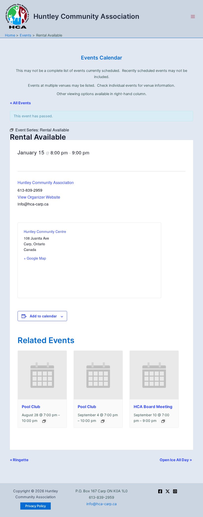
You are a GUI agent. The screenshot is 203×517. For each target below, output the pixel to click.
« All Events (20, 103)
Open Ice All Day (176, 459)
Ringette (19, 459)
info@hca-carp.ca (101, 504)
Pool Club (31, 406)
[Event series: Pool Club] (44, 421)
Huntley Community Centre (45, 231)
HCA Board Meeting (153, 406)
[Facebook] (160, 491)
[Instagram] (175, 491)
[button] (35, 506)
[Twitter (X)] (167, 491)
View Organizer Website (39, 197)
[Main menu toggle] (193, 16)
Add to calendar (43, 315)
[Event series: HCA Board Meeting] (163, 421)
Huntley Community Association (86, 16)
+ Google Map (35, 258)
